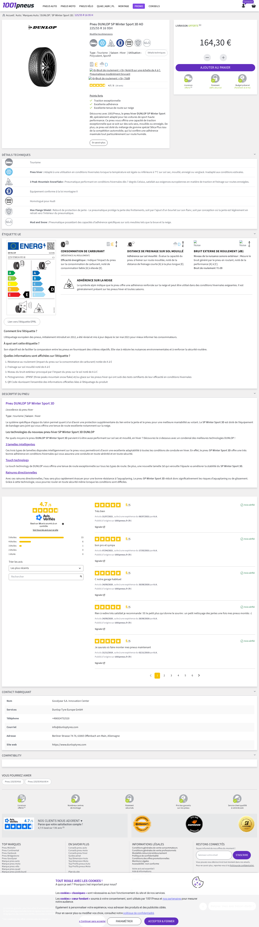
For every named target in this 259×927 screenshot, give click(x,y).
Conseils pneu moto (78, 850)
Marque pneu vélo (10, 866)
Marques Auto (31, 15)
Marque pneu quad (11, 869)
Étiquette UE (11, 234)
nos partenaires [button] (172, 898)
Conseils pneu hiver (77, 853)
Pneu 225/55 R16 (13, 781)
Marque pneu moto (11, 863)
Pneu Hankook (9, 853)
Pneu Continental (10, 850)
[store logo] (19, 6)
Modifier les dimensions (101, 34)
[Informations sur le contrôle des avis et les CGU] (62, 523)
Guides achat (74, 855)
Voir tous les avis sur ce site (45, 530)
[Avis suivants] (199, 676)
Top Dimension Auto (78, 858)
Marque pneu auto (11, 861)
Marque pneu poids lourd (14, 871)
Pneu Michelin (9, 847)
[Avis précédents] (151, 675)
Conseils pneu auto (77, 847)
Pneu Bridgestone (10, 855)
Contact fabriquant (16, 692)
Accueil (10, 15)
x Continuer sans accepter (92, 921)
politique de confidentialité (138, 913)
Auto (18, 15)
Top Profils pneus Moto (79, 866)
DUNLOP (45, 15)
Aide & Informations (141, 871)
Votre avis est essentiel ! (143, 868)
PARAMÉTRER (124, 921)
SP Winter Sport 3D (62, 15)
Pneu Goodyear (9, 858)
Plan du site (74, 871)
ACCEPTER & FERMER (161, 921)
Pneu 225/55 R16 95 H (38, 781)
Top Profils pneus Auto (79, 863)
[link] (50, 6)
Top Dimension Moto (78, 861)
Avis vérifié (249, 505)
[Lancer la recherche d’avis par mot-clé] (80, 577)
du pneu (15, 394)
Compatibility (11, 755)
